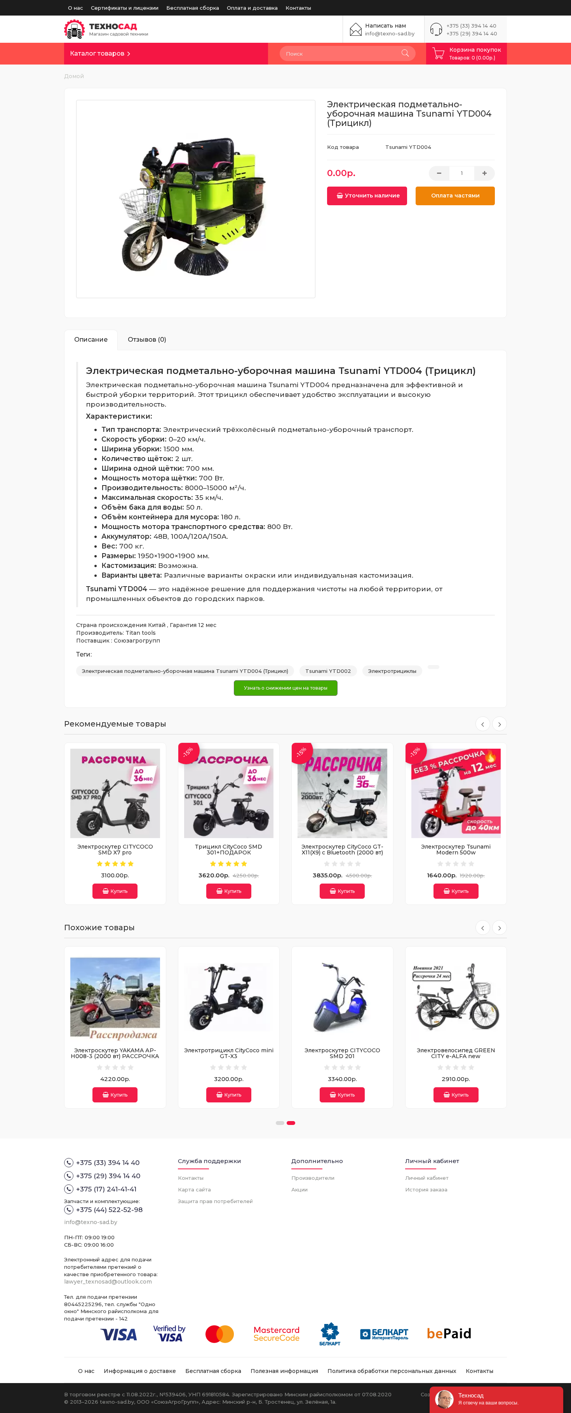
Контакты (298, 8)
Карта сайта (194, 1189)
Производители (312, 1178)
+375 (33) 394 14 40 (471, 26)
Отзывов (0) (147, 339)
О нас (75, 8)
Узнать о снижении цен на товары (285, 688)
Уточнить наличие (372, 195)
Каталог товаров (97, 53)
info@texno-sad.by (389, 33)
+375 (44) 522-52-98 (109, 1210)
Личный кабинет (427, 1178)
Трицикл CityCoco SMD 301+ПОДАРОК (228, 849)
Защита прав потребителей (215, 1201)
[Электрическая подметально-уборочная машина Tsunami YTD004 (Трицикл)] (195, 199)
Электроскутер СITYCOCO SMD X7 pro (115, 849)
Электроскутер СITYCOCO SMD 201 (342, 1053)
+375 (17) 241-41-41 (106, 1189)
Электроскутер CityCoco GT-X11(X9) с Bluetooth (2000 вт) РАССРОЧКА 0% (342, 852)
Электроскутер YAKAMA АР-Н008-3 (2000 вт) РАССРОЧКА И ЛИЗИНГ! (115, 1056)
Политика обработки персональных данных (391, 1371)
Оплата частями (455, 195)
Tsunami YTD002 (328, 671)
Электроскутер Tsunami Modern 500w (456, 849)
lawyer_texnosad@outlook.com (108, 1281)
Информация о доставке (140, 1371)
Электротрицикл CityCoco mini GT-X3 (228, 1053)
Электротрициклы (392, 671)
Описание (91, 339)
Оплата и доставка (252, 8)
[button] (280, 1123)
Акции (299, 1189)
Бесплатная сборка (192, 8)
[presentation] (482, 723)
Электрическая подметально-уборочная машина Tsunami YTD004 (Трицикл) (185, 671)
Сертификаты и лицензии (124, 8)
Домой (74, 76)
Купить (119, 891)
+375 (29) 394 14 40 (472, 33)
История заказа (426, 1189)
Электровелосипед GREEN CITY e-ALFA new (456, 1053)
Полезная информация (284, 1371)
